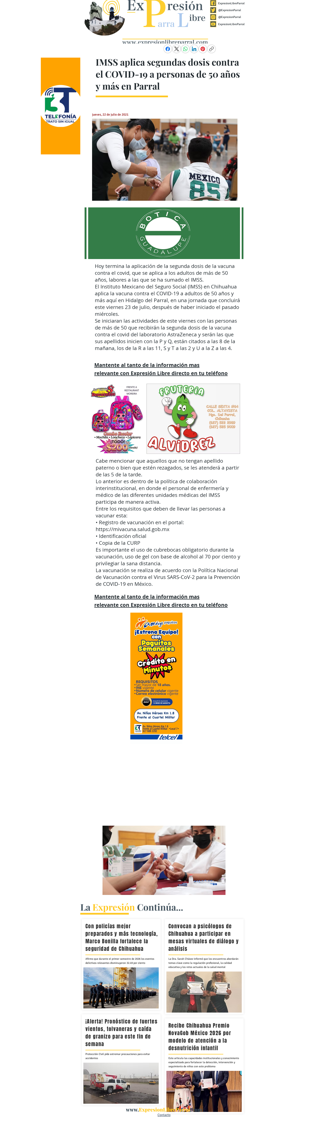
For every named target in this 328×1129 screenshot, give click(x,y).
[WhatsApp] (185, 49)
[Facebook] (168, 49)
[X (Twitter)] (177, 49)
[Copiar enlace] (211, 49)
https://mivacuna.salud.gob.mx (132, 529)
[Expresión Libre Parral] (213, 3)
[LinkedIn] (194, 49)
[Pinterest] (203, 49)
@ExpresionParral (229, 10)
